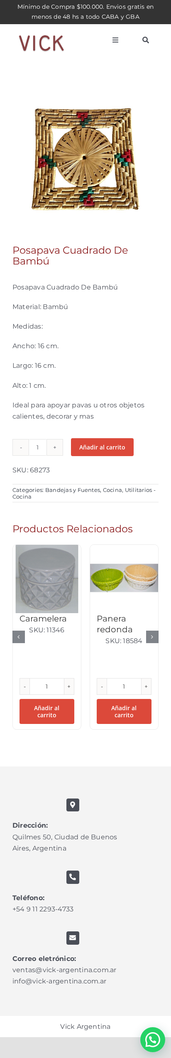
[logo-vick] (41, 31)
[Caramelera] (47, 579)
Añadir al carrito (102, 447)
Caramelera (43, 619)
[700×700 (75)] (85, 159)
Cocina (112, 490)
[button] (18, 637)
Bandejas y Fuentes (72, 490)
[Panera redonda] (124, 579)
